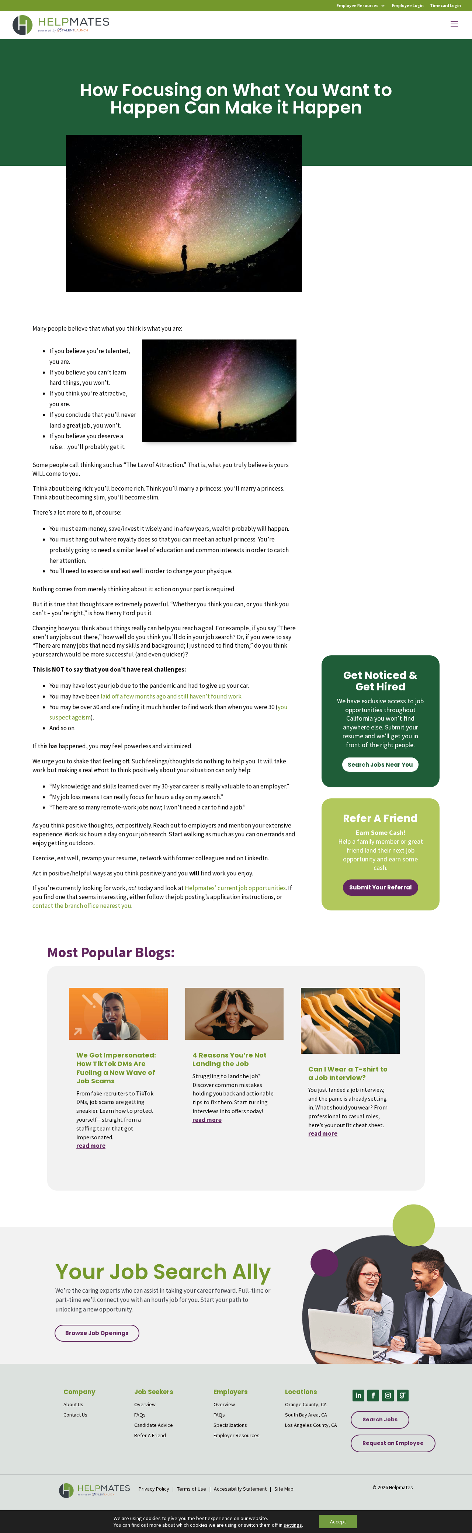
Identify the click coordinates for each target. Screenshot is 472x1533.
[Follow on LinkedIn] (358, 1395)
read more (90, 1146)
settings (293, 1525)
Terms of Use (191, 1488)
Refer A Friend (150, 1435)
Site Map (284, 1488)
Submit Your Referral (380, 887)
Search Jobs (380, 1419)
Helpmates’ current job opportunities (235, 888)
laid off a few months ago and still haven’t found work (171, 696)
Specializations (230, 1425)
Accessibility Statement (240, 1488)
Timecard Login (445, 5)
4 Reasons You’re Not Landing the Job (229, 1059)
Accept (338, 1521)
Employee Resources (357, 5)
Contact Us (75, 1414)
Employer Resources (237, 1435)
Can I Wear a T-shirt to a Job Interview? (348, 1073)
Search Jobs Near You (380, 765)
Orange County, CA (306, 1404)
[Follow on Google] (403, 1395)
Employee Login (408, 5)
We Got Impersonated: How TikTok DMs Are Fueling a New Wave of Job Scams (116, 1068)
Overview (145, 1404)
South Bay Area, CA (306, 1414)
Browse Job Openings (97, 1333)
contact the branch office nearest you (81, 906)
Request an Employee (393, 1443)
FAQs (140, 1414)
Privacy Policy (154, 1488)
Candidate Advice (153, 1425)
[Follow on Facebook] (373, 1395)
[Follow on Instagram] (388, 1395)
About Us (73, 1404)
